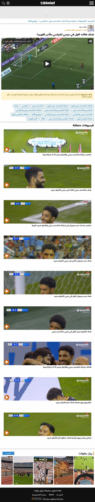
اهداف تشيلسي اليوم (20, 114)
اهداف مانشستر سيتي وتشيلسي (28, 110)
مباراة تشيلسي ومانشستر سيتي (57, 110)
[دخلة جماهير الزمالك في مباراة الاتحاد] (64, 470)
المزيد (8, 453)
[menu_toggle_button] (91, 3)
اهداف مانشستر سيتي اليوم (81, 106)
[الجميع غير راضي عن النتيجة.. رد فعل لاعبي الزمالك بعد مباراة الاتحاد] (84, 470)
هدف (16, 106)
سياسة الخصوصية (39, 495)
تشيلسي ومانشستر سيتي (82, 110)
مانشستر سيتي (38, 106)
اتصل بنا (60, 495)
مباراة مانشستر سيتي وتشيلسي (57, 114)
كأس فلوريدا (32, 119)
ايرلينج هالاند (36, 114)
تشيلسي (25, 106)
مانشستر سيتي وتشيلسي (82, 114)
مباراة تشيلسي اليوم (84, 119)
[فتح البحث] (3, 3)
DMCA (51, 495)
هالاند (43, 119)
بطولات (36, 491)
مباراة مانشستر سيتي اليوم (57, 106)
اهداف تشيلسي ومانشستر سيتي (61, 119)
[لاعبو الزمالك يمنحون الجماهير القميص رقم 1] (23, 470)
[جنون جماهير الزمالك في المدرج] (43, 470)
